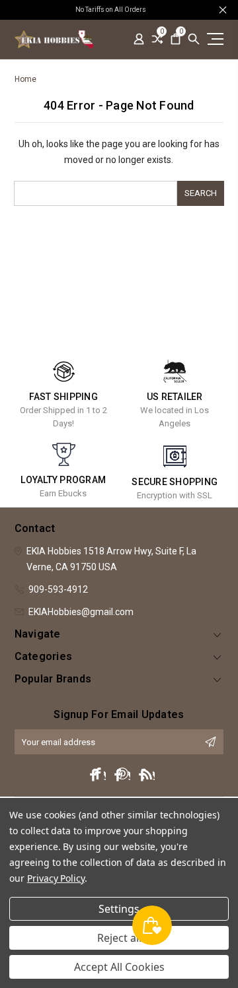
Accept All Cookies (119, 967)
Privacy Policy (56, 878)
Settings (119, 909)
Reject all (119, 938)
